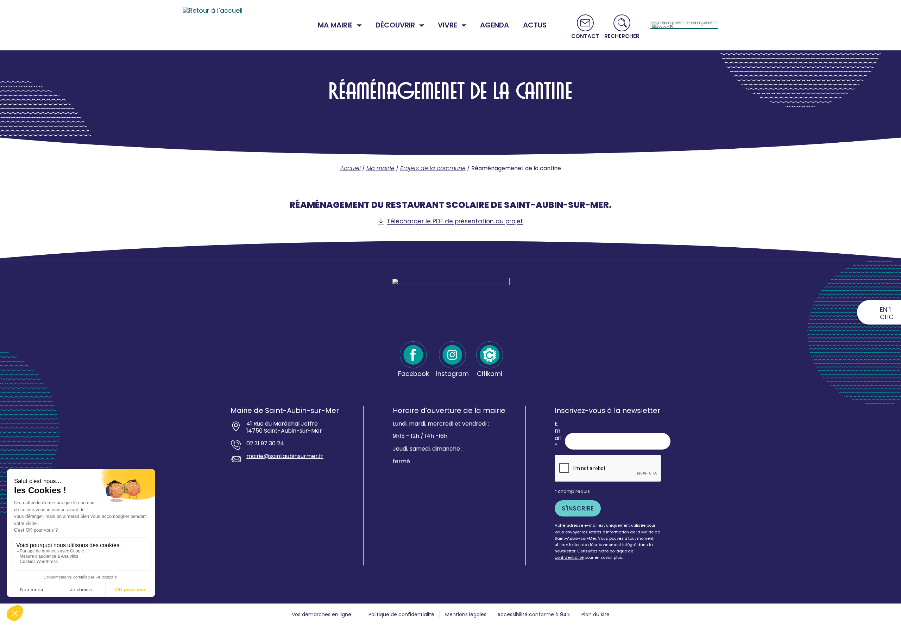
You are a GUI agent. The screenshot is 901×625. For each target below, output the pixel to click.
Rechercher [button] (621, 35)
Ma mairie (380, 168)
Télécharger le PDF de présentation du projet (455, 221)
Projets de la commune (433, 168)
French (663, 26)
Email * (558, 435)
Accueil (350, 168)
